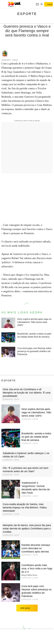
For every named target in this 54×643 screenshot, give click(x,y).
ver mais (25, 608)
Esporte (27, 14)
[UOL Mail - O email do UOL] (37, 4)
